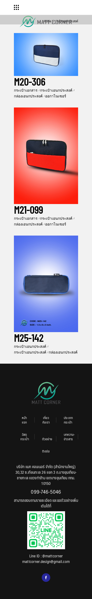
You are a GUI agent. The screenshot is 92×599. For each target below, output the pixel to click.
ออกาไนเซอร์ (55, 96)
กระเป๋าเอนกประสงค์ (56, 90)
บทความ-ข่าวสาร (69, 436)
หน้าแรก (24, 420)
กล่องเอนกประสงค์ (28, 96)
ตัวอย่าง (47, 439)
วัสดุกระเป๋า (24, 436)
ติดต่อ (46, 451)
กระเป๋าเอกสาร (25, 90)
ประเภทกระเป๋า (68, 420)
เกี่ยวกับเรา (46, 420)
